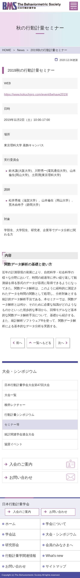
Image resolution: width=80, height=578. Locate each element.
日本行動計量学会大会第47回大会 (27, 385)
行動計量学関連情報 (20, 555)
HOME (6, 50)
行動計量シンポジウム (19, 414)
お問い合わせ (20, 477)
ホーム (10, 524)
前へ (19, 342)
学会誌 (10, 534)
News (21, 50)
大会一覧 (10, 395)
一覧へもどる (42, 342)
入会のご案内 (20, 464)
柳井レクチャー (14, 405)
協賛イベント (13, 444)
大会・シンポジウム (19, 371)
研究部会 (12, 545)
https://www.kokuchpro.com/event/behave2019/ (36, 94)
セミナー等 (11, 424)
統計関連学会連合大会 (19, 434)
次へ (61, 342)
